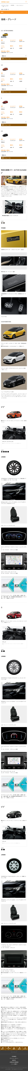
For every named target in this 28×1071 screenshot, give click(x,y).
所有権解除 (14, 1056)
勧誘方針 (14, 1060)
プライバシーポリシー (14, 1058)
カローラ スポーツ (5, 9)
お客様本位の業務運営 (14, 1062)
